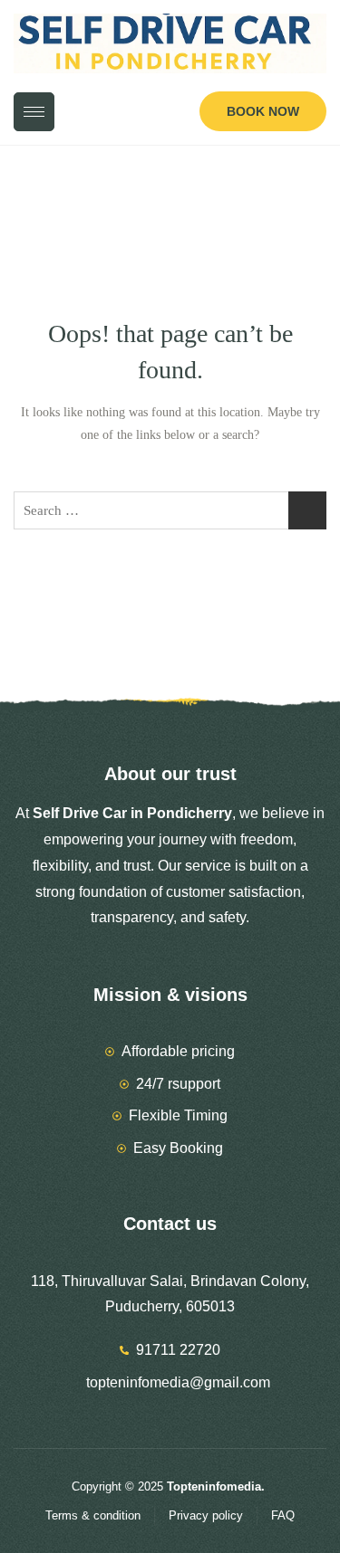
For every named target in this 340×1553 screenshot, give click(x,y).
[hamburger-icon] (34, 111)
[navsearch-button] (172, 114)
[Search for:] (170, 510)
